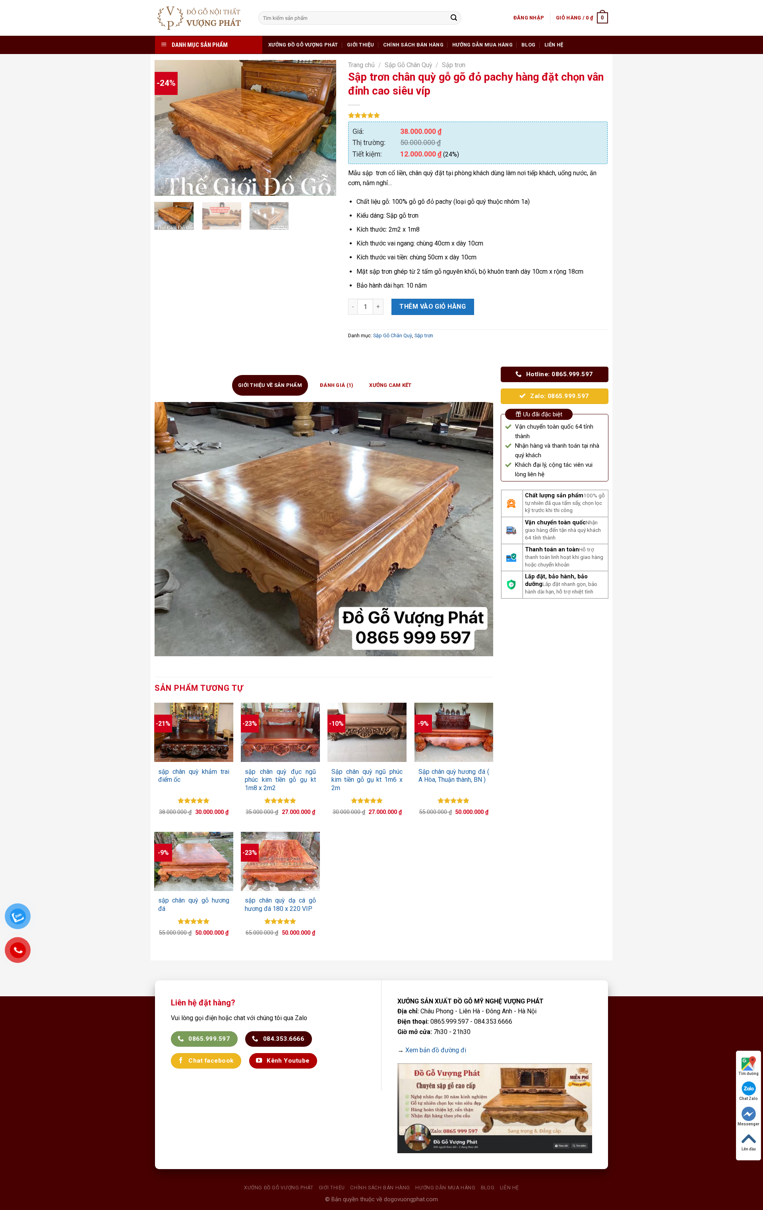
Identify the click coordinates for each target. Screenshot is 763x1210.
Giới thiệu (360, 45)
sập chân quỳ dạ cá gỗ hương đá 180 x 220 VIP (280, 904)
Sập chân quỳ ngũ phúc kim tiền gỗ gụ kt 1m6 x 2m (366, 780)
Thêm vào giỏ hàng (432, 306)
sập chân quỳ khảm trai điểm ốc (193, 776)
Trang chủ (361, 65)
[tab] (270, 385)
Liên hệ (554, 45)
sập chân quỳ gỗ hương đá (193, 904)
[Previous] (168, 127)
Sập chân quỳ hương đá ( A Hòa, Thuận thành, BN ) (453, 776)
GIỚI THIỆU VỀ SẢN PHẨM (270, 385)
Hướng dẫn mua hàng (482, 45)
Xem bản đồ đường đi (435, 1050)
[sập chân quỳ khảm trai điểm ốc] (193, 732)
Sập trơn (453, 65)
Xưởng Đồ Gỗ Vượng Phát (303, 45)
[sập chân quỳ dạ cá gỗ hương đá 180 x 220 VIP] (280, 861)
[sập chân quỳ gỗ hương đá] (193, 861)
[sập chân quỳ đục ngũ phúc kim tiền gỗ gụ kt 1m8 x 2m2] (280, 732)
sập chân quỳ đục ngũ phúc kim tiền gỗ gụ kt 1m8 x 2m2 (280, 780)
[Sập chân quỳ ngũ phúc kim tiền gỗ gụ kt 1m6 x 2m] (366, 732)
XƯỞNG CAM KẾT (390, 385)
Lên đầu (749, 1149)
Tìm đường (748, 1073)
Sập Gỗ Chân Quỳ (408, 65)
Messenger (748, 1124)
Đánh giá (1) (336, 385)
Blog (528, 45)
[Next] (323, 127)
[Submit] (454, 18)
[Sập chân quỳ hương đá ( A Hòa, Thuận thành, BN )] (453, 732)
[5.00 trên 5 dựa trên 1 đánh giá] (478, 115)
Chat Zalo (748, 1098)
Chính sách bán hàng (413, 45)
